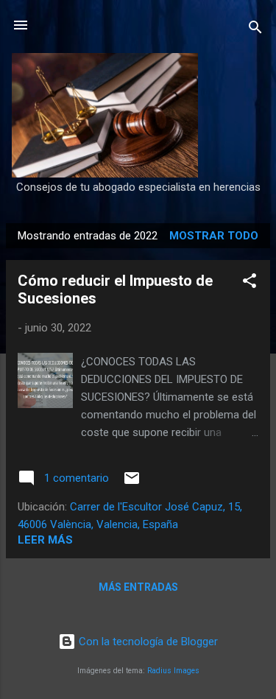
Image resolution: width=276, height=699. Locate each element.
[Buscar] (255, 29)
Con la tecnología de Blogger (147, 641)
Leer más (45, 540)
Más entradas (138, 587)
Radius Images (173, 670)
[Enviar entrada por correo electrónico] (132, 483)
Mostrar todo (213, 235)
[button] (249, 283)
